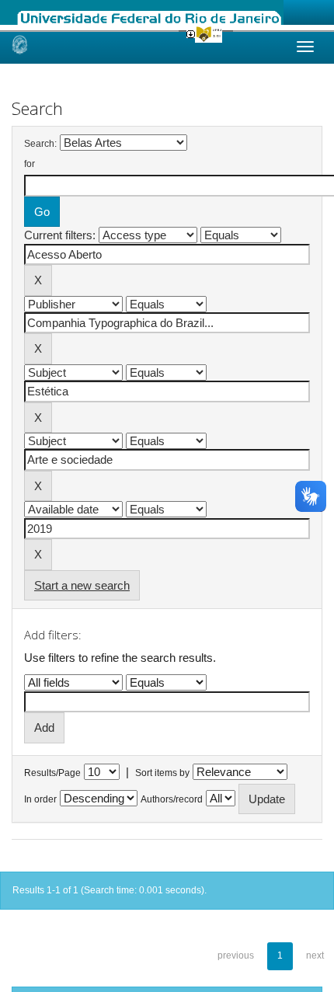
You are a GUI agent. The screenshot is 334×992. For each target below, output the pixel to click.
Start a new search (82, 585)
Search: (40, 143)
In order (40, 799)
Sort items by (162, 772)
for (29, 163)
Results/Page (52, 772)
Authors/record (172, 799)
